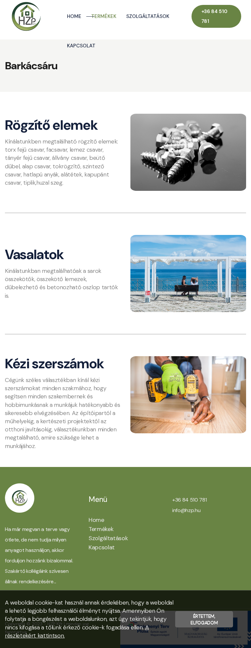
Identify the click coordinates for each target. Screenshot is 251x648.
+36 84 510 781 (214, 16)
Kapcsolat (81, 45)
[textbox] (63, 152)
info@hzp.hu (186, 510)
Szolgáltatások (147, 16)
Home (74, 16)
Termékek (103, 16)
